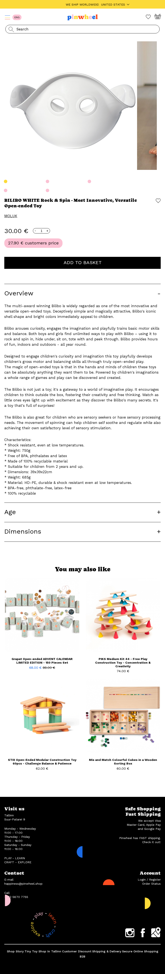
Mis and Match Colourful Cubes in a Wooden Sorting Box (123, 761)
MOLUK (10, 216)
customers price (42, 242)
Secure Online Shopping (140, 951)
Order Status (151, 883)
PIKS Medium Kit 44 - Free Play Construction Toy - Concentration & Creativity (123, 662)
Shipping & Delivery (106, 951)
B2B (82, 956)
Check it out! (151, 842)
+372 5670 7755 (16, 897)
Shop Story (15, 951)
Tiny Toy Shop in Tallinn (42, 951)
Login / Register (149, 879)
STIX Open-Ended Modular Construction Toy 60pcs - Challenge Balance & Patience (42, 761)
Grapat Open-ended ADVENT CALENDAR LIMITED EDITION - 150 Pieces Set (42, 660)
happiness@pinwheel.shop (23, 883)
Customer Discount (76, 951)
